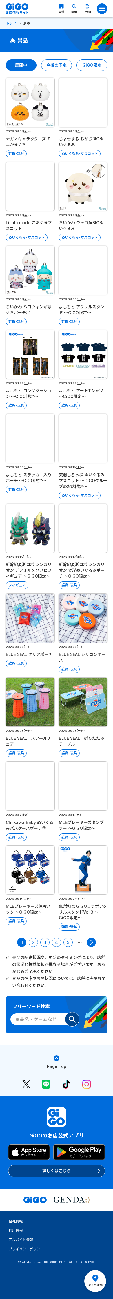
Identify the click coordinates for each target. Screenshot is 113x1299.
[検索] (72, 1019)
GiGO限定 (92, 65)
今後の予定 (56, 65)
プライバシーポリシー (26, 1249)
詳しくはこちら (56, 1170)
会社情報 (16, 1221)
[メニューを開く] (102, 8)
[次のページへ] (91, 942)
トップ (11, 23)
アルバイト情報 (21, 1240)
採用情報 (16, 1230)
